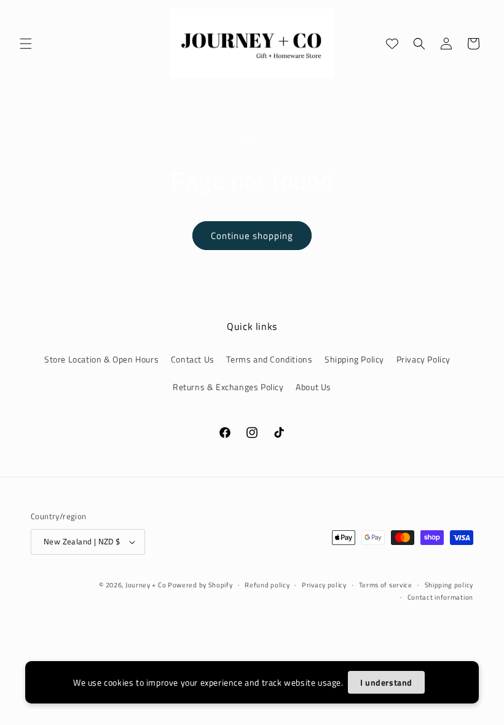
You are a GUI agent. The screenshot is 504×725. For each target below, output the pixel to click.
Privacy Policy (423, 359)
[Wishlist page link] (392, 43)
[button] (25, 43)
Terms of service (385, 585)
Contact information (440, 597)
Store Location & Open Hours (101, 359)
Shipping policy (449, 585)
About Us (313, 386)
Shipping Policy (354, 359)
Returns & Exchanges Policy (228, 386)
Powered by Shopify (200, 585)
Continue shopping (252, 236)
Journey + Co (146, 585)
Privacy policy (324, 585)
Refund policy (267, 585)
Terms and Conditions (269, 359)
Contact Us (193, 359)
